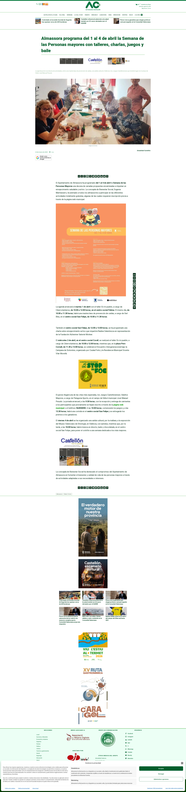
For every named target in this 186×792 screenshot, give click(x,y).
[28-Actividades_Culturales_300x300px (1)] (93, 588)
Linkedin (130, 739)
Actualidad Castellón (143, 150)
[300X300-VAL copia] (93, 388)
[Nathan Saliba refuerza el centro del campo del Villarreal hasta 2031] (116, 611)
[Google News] (79, 176)
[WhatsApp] (125, 749)
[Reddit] (104, 176)
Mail (129, 743)
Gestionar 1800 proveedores (154, 788)
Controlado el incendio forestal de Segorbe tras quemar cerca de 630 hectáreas (69, 602)
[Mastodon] (96, 176)
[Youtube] (125, 752)
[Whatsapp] (82, 176)
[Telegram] (93, 176)
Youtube (130, 752)
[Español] (46, 4)
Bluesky (130, 755)
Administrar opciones (161, 779)
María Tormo (67, 494)
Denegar (161, 774)
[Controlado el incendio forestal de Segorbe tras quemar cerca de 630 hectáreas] (38, 21)
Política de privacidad (24, 788)
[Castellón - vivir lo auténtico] (93, 64)
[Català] (43, 4)
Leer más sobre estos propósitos (174, 788)
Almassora (59, 494)
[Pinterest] (107, 176)
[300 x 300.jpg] (74, 465)
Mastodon (130, 758)
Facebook (130, 733)
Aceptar (161, 768)
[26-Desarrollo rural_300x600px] (93, 556)
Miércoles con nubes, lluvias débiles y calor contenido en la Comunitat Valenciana (92, 618)
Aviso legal (35, 788)
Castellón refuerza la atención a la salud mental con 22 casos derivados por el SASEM (95, 21)
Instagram (130, 736)
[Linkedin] (101, 176)
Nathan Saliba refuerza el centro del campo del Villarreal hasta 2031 (116, 618)
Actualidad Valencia (100, 758)
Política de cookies (10, 788)
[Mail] (125, 743)
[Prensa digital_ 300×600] (93, 695)
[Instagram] (84, 176)
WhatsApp (130, 749)
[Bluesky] (98, 176)
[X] (90, 176)
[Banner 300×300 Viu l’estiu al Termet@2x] (93, 647)
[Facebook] (87, 176)
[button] (182, 763)
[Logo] (93, 6)
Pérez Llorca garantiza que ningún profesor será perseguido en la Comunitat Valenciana (116, 602)
